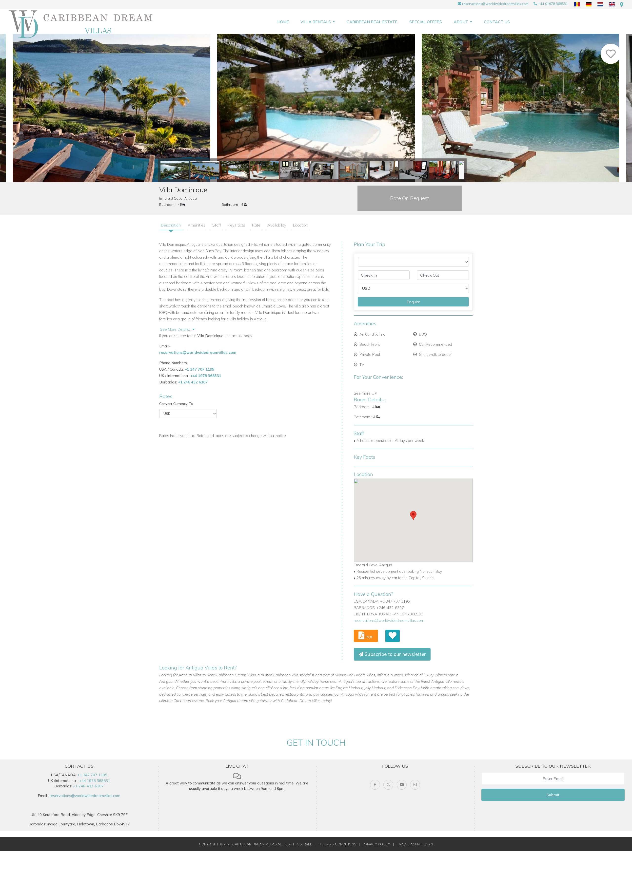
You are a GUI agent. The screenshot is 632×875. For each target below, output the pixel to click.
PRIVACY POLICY (376, 844)
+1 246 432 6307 (193, 382)
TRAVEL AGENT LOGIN (415, 844)
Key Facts (236, 225)
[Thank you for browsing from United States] (621, 4)
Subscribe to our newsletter (394, 654)
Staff (216, 225)
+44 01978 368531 (553, 3)
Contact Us (497, 21)
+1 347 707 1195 (199, 369)
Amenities (196, 225)
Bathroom (230, 204)
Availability (276, 225)
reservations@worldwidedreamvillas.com (495, 3)
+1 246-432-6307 (88, 786)
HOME (283, 21)
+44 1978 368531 (205, 375)
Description (171, 225)
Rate (256, 225)
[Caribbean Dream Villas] (83, 24)
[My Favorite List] (392, 636)
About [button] (461, 21)
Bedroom (167, 204)
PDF (368, 636)
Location (300, 225)
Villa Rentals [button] (316, 21)
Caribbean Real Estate (372, 21)
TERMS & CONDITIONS (337, 844)
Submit (553, 794)
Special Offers (425, 21)
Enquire (413, 301)
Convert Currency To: (176, 403)
